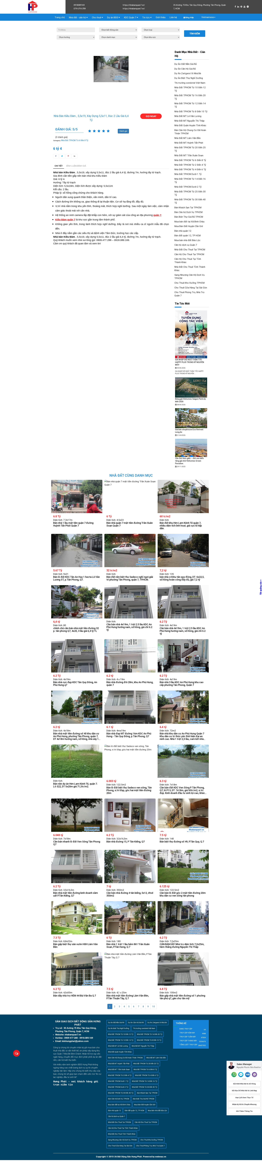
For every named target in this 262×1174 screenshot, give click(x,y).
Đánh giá (123, 131)
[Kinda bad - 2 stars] (94, 131)
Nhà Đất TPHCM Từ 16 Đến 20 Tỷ (149, 1034)
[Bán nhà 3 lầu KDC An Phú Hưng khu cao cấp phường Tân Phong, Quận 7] (183, 655)
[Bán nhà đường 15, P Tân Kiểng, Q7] (130, 815)
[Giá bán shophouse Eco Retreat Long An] (191, 418)
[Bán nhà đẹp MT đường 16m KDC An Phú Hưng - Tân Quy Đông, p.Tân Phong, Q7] (130, 707)
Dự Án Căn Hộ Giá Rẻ (185, 68)
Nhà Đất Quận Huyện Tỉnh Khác (190, 125)
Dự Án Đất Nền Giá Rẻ (185, 64)
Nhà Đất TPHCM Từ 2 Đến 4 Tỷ (190, 164)
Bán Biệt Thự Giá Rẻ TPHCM (188, 216)
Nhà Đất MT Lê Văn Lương (187, 116)
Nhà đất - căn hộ (77, 17)
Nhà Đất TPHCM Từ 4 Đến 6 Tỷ (190, 169)
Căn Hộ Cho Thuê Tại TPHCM (189, 254)
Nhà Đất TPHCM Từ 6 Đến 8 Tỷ (190, 160)
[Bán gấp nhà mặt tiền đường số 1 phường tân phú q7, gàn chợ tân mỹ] (183, 969)
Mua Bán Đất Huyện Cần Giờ (188, 226)
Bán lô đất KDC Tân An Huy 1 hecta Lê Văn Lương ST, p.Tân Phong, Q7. (76, 578)
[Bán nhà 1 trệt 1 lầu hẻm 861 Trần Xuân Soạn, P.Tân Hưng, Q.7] (130, 917)
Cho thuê (97, 17)
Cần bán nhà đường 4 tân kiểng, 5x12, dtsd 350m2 (129, 894)
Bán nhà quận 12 (182, 230)
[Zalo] (247, 1074)
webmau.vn (160, 1156)
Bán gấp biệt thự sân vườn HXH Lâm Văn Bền (75, 945)
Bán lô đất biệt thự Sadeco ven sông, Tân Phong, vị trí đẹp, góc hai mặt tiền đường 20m (129, 790)
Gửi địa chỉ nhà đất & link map (244, 1091)
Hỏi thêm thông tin (244, 1111)
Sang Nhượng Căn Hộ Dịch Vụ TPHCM (122, 1140)
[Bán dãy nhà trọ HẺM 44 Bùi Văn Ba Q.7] (76, 969)
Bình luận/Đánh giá (76, 165)
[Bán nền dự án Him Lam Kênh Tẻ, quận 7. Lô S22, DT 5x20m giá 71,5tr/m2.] (76, 761)
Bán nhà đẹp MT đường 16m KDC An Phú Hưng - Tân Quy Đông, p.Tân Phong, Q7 (128, 735)
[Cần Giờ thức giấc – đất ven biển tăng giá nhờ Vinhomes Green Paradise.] (191, 448)
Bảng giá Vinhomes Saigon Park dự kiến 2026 (190, 400)
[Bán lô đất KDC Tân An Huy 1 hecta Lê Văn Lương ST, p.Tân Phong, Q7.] (76, 550)
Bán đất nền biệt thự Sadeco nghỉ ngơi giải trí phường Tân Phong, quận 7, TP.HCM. (129, 578)
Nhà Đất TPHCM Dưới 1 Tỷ (188, 174)
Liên (173, 17)
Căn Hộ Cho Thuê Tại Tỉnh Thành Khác (123, 1128)
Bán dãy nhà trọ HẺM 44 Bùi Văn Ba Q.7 (74, 995)
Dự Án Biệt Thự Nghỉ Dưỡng (188, 78)
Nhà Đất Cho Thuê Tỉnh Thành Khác (121, 1134)
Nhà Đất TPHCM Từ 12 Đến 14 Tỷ (120, 1040)
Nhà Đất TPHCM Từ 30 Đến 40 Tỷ (120, 1093)
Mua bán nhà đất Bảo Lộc (187, 240)
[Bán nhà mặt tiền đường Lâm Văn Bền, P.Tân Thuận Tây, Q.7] (130, 969)
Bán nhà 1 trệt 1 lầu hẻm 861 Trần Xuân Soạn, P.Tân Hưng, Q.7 (128, 945)
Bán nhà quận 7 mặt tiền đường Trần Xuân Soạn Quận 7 (129, 524)
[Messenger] (240, 1074)
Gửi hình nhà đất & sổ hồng (244, 1084)
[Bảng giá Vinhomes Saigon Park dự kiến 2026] (191, 387)
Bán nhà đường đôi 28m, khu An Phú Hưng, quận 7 (129, 683)
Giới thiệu (161, 17)
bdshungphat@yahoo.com (75, 1041)
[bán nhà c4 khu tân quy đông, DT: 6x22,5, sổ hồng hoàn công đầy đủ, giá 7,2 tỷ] (183, 550)
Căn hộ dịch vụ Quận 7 (185, 245)
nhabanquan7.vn (73, 1034)
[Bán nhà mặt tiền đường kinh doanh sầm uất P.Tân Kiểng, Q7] (76, 866)
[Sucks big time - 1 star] (90, 131)
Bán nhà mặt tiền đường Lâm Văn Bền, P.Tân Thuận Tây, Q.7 (127, 997)
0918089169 (79, 5)
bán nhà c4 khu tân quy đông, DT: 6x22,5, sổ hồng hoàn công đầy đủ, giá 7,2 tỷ (182, 578)
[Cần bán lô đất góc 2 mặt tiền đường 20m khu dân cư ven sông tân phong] (183, 866)
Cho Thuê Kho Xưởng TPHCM (189, 282)
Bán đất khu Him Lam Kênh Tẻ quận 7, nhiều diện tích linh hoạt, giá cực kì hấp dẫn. (181, 526)
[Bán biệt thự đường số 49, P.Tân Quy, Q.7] (183, 815)
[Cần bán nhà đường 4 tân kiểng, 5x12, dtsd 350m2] (130, 866)
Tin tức (146, 17)
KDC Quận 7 (130, 17)
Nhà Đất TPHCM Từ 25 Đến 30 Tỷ (144, 1087)
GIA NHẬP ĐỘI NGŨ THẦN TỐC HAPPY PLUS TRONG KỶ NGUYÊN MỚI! (189, 362)
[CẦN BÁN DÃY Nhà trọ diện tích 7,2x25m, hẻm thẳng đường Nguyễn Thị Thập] (183, 917)
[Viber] (254, 1074)
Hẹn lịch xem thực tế (244, 1097)
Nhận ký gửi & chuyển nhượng (244, 1104)
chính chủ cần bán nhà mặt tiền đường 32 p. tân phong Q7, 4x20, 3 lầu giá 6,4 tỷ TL (76, 629)
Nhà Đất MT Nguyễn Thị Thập (189, 120)
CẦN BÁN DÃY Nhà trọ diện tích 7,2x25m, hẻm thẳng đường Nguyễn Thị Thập (182, 945)
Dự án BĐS (113, 17)
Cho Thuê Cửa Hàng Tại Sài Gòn (190, 287)
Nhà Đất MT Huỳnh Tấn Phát (188, 142)
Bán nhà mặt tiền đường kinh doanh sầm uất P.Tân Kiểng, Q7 (75, 894)
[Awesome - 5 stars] (108, 131)
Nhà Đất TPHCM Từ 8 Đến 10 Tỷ (190, 111)
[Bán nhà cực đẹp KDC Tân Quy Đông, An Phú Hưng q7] (76, 655)
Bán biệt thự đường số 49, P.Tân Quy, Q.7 (182, 841)
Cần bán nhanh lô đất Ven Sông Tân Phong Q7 (76, 843)
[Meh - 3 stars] (99, 131)
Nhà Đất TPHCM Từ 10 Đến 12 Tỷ (120, 1034)
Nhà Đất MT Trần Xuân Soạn (188, 155)
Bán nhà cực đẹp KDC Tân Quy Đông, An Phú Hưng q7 (75, 683)
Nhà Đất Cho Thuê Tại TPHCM (189, 249)
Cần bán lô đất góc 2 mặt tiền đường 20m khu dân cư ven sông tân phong (183, 894)
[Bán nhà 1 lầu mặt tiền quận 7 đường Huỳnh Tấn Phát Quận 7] (76, 496)
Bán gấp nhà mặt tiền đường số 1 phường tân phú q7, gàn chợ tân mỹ (182, 997)
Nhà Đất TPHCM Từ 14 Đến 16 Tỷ (144, 1081)
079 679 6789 (80, 8)
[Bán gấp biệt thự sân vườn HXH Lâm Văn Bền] (76, 917)
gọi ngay (151, 116)
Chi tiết (59, 165)
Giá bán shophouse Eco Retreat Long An (189, 430)
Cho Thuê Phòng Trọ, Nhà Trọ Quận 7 (150, 1146)
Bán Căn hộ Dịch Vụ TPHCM (188, 212)
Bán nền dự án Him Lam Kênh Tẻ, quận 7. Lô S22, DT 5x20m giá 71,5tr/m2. (75, 785)
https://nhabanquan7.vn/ (134, 5)
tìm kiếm (194, 33)
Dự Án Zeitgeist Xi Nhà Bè (187, 73)
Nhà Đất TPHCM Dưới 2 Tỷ (188, 186)
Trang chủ (60, 17)
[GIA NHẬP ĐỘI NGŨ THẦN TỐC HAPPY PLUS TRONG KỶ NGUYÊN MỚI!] (191, 334)
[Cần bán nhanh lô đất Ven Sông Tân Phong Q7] (76, 815)
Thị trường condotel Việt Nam (189, 82)
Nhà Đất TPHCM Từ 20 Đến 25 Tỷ (145, 1064)
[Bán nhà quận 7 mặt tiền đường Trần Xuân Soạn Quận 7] (130, 496)
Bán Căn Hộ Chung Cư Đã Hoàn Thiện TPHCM (125, 1058)
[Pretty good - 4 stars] (104, 131)
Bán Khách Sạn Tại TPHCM (187, 207)
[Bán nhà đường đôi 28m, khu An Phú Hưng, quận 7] (130, 655)
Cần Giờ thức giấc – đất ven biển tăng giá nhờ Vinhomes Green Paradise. (189, 461)
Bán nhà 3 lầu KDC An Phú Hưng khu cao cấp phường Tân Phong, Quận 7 (181, 683)
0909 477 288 (71, 1038)
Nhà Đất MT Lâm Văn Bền (187, 138)
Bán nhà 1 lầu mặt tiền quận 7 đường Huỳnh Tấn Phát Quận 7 (73, 524)
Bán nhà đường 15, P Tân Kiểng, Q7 (125, 841)
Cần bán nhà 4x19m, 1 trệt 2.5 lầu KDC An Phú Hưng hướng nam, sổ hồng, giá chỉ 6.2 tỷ (129, 627)
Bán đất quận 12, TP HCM (187, 235)
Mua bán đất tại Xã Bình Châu (189, 221)
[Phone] (234, 1074)
